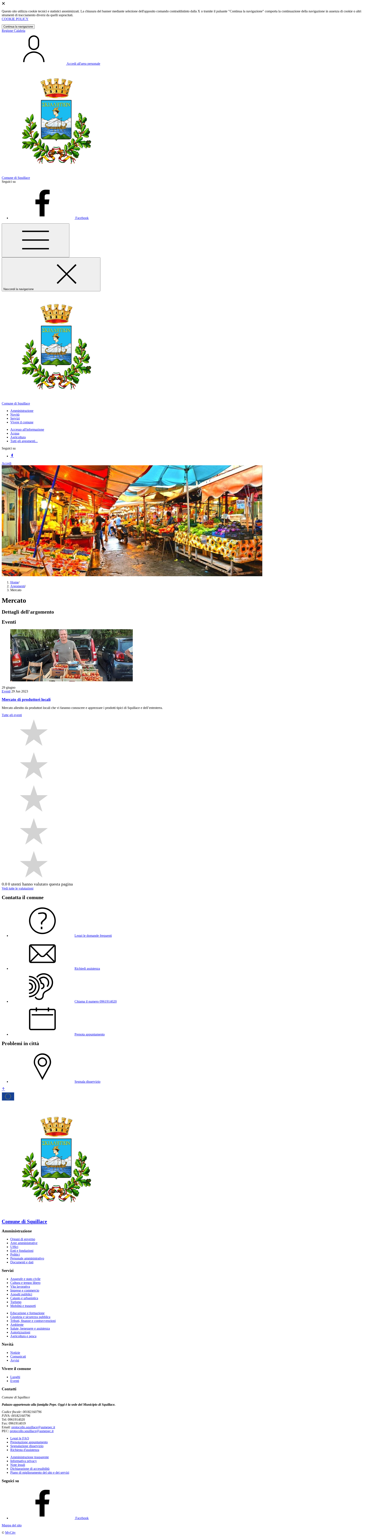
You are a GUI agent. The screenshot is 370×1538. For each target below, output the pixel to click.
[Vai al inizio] (3, 1089)
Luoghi (15, 1377)
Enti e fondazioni (21, 1250)
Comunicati (18, 1356)
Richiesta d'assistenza (24, 1450)
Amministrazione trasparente (29, 1457)
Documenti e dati (21, 1262)
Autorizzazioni (20, 1332)
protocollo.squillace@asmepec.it (33, 1427)
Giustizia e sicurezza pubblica (30, 1317)
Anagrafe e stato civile (25, 1279)
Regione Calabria (13, 30)
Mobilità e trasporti (23, 1306)
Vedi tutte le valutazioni (17, 888)
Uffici (14, 1247)
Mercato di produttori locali (26, 699)
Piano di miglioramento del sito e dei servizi (39, 1472)
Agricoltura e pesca (23, 1336)
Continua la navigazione (18, 26)
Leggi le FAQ (19, 1438)
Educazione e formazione (27, 1313)
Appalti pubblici (21, 1294)
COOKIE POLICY (15, 19)
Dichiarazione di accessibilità (29, 1468)
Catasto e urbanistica (24, 1298)
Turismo (15, 1302)
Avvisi (14, 1360)
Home (14, 582)
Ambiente (17, 1324)
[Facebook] (12, 456)
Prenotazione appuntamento (29, 1442)
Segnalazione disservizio (26, 1446)
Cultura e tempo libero (25, 1283)
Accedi (6, 463)
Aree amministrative (23, 1243)
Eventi (6, 691)
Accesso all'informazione (27, 429)
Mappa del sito (12, 1525)
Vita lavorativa (20, 1286)
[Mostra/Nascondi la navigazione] (35, 240)
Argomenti (17, 586)
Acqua (14, 433)
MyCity (10, 1532)
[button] (21, 410)
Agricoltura (18, 437)
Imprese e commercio (24, 1290)
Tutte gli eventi (12, 715)
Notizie (15, 1352)
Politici (15, 1254)
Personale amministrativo (27, 1258)
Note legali (17, 1465)
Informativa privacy (23, 1461)
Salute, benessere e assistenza (30, 1328)
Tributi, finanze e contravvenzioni (33, 1321)
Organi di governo (22, 1239)
